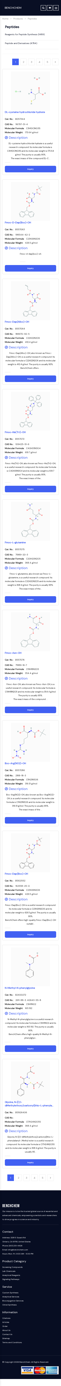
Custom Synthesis (10, 1292)
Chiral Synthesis (9, 1305)
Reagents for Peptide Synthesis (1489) (25, 34)
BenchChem (13, 8)
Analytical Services (10, 1296)
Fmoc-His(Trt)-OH (15, 432)
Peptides (32, 18)
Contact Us (7, 1334)
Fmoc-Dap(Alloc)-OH (17, 321)
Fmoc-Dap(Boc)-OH (16, 873)
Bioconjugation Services (13, 1301)
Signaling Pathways (10, 1279)
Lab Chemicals (8, 1271)
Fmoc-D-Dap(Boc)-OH (18, 222)
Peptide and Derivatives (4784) (21, 43)
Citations (6, 1318)
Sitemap (6, 1338)
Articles (5, 1322)
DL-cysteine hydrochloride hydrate (25, 112)
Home (5, 18)
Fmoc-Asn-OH (13, 653)
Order (5, 1326)
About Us (6, 1330)
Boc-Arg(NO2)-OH (15, 763)
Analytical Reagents (11, 1275)
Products (18, 18)
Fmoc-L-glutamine (15, 542)
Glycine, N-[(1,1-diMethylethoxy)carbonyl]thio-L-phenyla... (29, 1103)
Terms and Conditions (12, 1342)
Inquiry (30, 169)
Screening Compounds (12, 1267)
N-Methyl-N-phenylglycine (20, 988)
